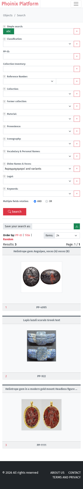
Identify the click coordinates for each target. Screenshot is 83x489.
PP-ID (18, 235)
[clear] (77, 44)
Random (8, 239)
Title (27, 235)
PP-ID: (6, 51)
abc (8, 31)
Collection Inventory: (14, 64)
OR (50, 201)
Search (16, 211)
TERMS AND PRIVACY (67, 477)
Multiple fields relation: (16, 201)
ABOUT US (57, 472)
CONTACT (74, 472)
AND (39, 201)
